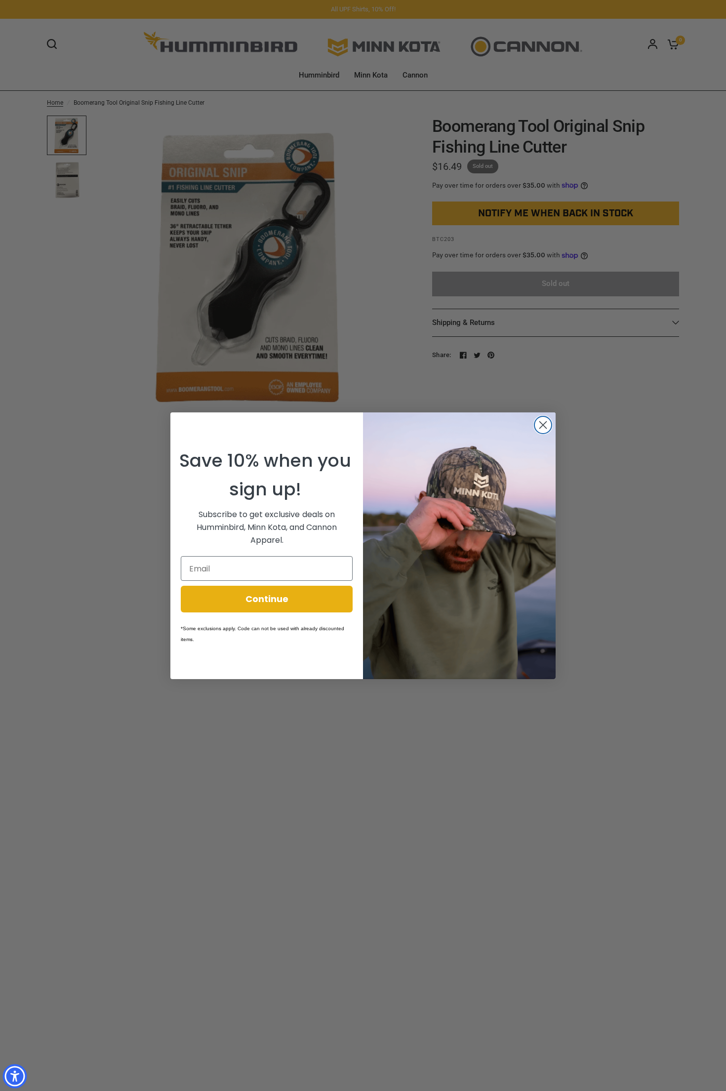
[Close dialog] (543, 425)
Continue (266, 599)
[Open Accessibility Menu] (14, 1076)
